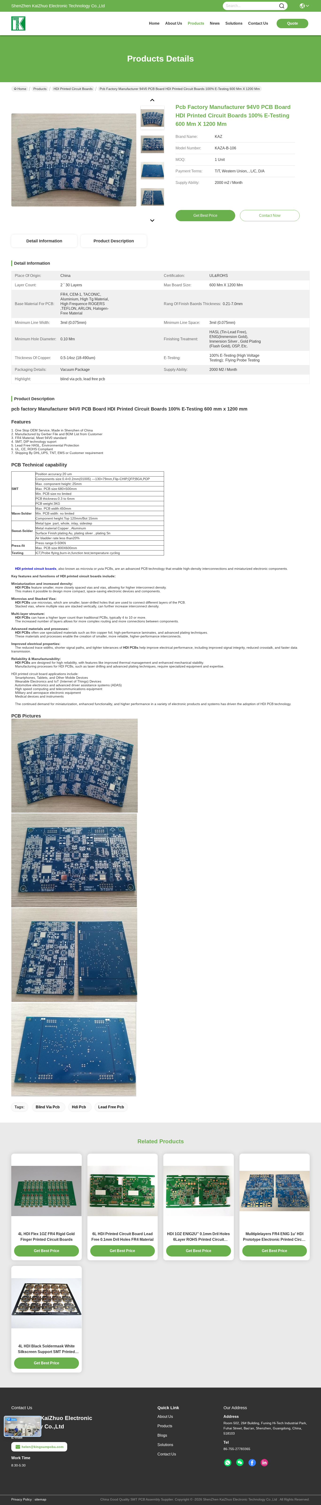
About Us (165, 1417)
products (196, 23)
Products (40, 89)
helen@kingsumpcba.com (42, 1447)
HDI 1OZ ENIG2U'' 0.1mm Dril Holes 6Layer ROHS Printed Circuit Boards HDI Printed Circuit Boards (198, 1237)
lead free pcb (111, 1107)
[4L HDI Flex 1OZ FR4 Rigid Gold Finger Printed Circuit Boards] (46, 1191)
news (215, 23)
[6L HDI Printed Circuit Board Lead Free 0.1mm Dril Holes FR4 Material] (122, 1191)
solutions (234, 23)
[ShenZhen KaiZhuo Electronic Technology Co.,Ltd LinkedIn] (264, 1463)
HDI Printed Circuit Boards (73, 89)
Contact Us (166, 1454)
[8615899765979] (227, 1463)
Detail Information (44, 241)
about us (173, 23)
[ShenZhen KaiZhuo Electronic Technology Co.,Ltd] (37, 23)
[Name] (282, 6)
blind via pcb (48, 1107)
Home (154, 23)
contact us (258, 23)
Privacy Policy (21, 1499)
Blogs (162, 1435)
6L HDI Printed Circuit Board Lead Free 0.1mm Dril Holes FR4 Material (122, 1236)
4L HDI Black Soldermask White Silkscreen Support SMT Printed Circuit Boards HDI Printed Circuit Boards (46, 1349)
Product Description (114, 241)
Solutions (165, 1445)
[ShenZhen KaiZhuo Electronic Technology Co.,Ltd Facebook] (252, 1463)
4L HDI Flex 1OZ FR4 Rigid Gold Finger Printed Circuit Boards (46, 1236)
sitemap (40, 1499)
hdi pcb (79, 1107)
